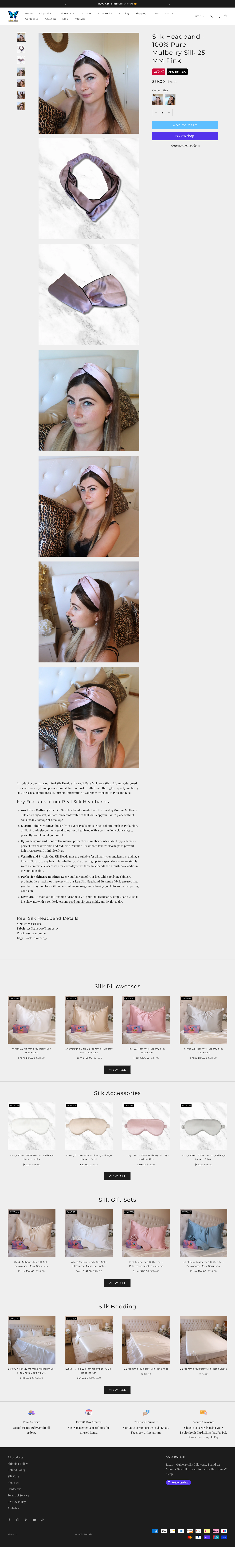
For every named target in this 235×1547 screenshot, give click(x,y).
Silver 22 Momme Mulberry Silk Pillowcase (203, 1050)
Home (29, 13)
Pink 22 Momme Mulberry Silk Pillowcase (146, 1050)
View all (117, 1176)
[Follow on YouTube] (34, 1519)
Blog (65, 19)
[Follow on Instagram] (17, 1519)
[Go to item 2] (21, 48)
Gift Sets (86, 13)
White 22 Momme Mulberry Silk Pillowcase (31, 1050)
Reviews (170, 13)
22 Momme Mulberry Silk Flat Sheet (146, 1368)
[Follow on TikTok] (42, 1519)
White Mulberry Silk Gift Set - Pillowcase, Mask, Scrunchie (89, 1264)
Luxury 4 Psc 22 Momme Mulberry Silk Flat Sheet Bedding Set (31, 1370)
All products (46, 13)
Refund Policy (16, 1470)
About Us (13, 1483)
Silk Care (13, 1476)
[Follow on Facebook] (9, 1519)
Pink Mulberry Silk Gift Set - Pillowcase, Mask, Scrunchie (146, 1264)
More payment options (185, 145)
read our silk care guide (84, 901)
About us (50, 19)
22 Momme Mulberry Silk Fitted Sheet (203, 1368)
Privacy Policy (17, 1502)
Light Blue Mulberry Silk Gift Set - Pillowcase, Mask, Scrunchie (203, 1264)
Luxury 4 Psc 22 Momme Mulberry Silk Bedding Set (88, 1370)
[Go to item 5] (21, 83)
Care (156, 13)
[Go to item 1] (21, 37)
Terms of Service (18, 1495)
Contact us (32, 19)
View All (117, 1069)
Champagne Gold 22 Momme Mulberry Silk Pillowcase (89, 1050)
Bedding (124, 13)
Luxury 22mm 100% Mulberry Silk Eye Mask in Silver (203, 1157)
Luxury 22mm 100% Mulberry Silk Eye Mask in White (31, 1157)
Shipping (141, 13)
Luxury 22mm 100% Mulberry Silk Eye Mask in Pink (146, 1157)
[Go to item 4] (21, 71)
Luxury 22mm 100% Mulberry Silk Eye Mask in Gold (89, 1157)
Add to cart (185, 125)
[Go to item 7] (21, 106)
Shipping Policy (18, 1464)
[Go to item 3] (21, 60)
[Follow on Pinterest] (25, 1519)
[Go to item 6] (21, 94)
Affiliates (80, 19)
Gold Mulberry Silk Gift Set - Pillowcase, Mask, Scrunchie (31, 1264)
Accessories (105, 13)
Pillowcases (67, 13)
